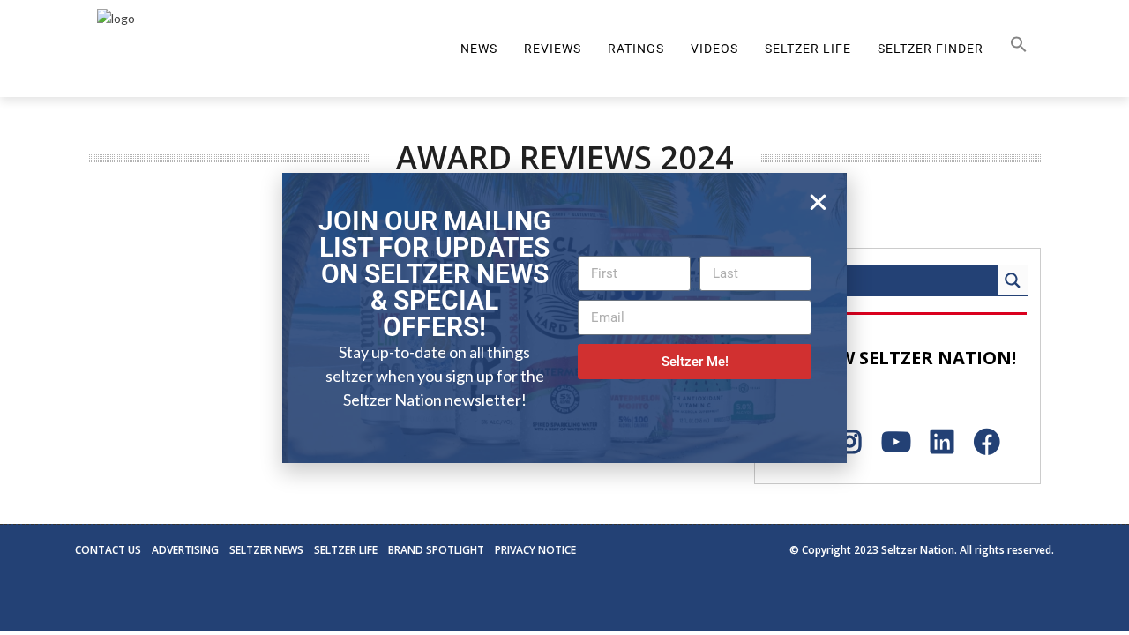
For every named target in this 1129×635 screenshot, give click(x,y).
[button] (818, 202)
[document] (564, 317)
